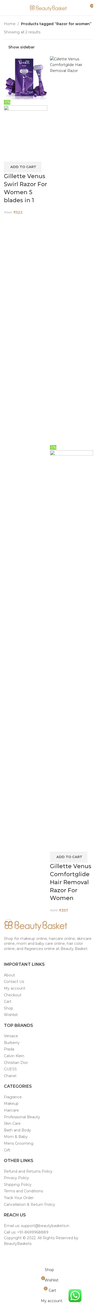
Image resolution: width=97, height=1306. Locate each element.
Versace (11, 1036)
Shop (8, 1008)
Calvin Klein (14, 1056)
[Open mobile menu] (6, 8)
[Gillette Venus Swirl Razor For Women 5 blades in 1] (25, 77)
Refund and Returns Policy (28, 1171)
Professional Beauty (22, 1117)
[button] (22, 167)
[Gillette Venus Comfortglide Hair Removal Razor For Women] (71, 250)
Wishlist (11, 1014)
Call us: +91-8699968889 (26, 1232)
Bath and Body (17, 1130)
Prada (9, 1049)
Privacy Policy (16, 1178)
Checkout (12, 995)
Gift (7, 1150)
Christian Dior (16, 1062)
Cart (7, 1001)
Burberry (12, 1042)
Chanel (10, 1075)
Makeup (11, 1103)
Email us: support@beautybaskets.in (36, 1225)
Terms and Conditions (23, 1191)
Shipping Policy (18, 1184)
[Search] (80, 8)
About (9, 975)
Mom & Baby (16, 1136)
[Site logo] (48, 7)
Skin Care (12, 1123)
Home (10, 23)
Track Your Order (19, 1197)
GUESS (10, 1069)
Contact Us (14, 981)
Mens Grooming (18, 1143)
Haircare (11, 1110)
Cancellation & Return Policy (29, 1204)
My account (14, 988)
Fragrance (13, 1097)
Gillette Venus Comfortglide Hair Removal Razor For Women (70, 882)
